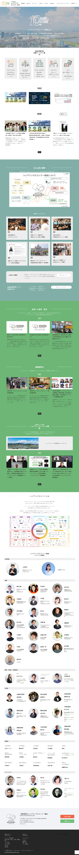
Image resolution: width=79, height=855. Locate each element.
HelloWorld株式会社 (68, 732)
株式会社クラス (20, 637)
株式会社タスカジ (68, 601)
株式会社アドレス (20, 613)
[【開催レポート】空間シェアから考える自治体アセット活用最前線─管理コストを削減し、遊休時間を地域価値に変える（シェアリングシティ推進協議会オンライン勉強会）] (16, 462)
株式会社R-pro (20, 716)
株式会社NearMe (43, 649)
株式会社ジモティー (68, 625)
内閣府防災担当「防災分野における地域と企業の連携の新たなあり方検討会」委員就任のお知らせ (61, 336)
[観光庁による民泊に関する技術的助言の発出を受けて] (16, 327)
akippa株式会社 (67, 589)
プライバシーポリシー (27, 850)
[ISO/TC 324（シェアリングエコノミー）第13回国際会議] (16, 383)
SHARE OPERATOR (11, 70)
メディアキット (17, 850)
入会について (64, 275)
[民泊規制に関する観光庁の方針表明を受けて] (39, 327)
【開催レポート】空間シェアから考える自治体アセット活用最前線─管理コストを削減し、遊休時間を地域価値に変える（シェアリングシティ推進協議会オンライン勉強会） (16, 473)
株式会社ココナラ (44, 613)
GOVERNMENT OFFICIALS (25, 70)
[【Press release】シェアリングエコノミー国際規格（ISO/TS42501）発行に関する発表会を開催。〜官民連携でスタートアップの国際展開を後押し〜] (62, 383)
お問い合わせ (22, 823)
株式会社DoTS (67, 712)
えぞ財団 (18, 699)
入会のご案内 (67, 816)
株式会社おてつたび (68, 637)
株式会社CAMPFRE (20, 649)
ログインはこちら (62, 287)
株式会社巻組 (43, 699)
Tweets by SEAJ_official (63, 834)
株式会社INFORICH (20, 625)
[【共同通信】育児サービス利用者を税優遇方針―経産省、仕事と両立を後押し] (16, 126)
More (39, 152)
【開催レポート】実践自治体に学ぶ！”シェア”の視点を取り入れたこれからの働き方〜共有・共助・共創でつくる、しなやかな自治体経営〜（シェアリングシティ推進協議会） (62, 473)
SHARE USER (54, 70)
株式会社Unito (43, 637)
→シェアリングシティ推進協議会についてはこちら (56, 443)
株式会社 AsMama (44, 589)
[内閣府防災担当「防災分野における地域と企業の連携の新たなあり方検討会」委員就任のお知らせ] (62, 327)
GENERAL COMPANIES (39, 70)
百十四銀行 (19, 733)
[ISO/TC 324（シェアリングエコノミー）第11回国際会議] (39, 383)
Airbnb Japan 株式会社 (21, 601)
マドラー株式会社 (20, 701)
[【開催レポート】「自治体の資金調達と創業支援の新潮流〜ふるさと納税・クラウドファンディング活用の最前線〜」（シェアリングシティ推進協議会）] (39, 462)
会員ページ (67, 821)
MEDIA (68, 70)
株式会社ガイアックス (27, 569)
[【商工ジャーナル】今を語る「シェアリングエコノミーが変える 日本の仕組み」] (63, 126)
